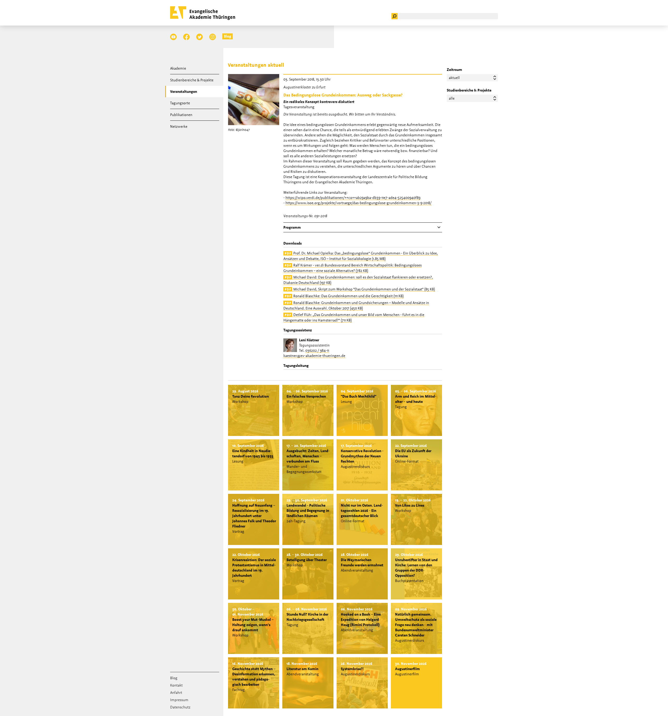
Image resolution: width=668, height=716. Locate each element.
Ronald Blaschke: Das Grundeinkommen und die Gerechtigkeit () (344, 296)
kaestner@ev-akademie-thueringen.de (314, 356)
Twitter (199, 37)
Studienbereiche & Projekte (191, 80)
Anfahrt (176, 692)
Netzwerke (178, 126)
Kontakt (176, 685)
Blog (227, 36)
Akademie (178, 68)
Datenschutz (180, 707)
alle (452, 98)
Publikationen (181, 115)
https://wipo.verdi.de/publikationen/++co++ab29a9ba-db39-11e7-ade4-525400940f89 (352, 198)
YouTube (173, 37)
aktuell (454, 78)
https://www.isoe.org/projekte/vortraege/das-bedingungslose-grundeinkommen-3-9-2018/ (358, 203)
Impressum (179, 700)
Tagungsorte (180, 103)
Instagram (212, 37)
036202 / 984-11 (317, 350)
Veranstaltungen (183, 91)
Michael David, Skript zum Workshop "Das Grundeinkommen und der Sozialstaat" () (360, 289)
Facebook (186, 37)
